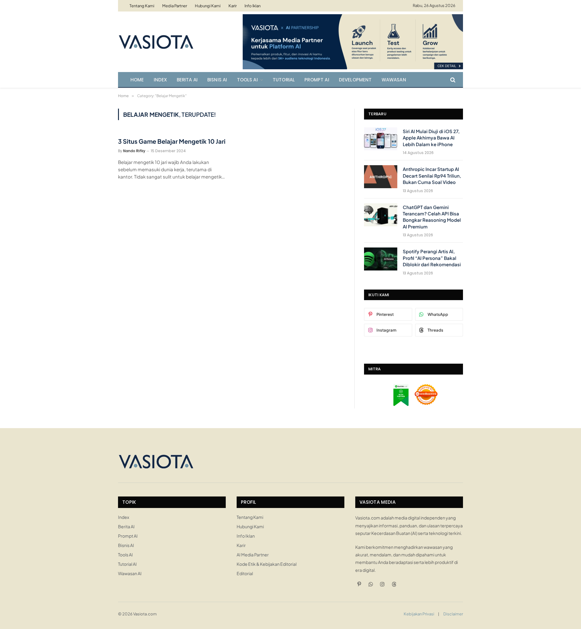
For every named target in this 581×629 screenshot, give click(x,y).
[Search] (452, 80)
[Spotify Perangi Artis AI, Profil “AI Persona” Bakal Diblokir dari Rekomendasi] (380, 258)
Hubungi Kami (208, 5)
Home (137, 80)
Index (160, 80)
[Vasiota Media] (156, 42)
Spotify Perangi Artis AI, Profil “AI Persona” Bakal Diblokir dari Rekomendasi (432, 257)
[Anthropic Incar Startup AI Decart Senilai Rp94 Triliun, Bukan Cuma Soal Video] (380, 176)
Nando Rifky (134, 150)
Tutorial (284, 80)
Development (355, 80)
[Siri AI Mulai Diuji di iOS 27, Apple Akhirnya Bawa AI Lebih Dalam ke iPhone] (380, 138)
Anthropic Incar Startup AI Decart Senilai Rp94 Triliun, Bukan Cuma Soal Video (432, 175)
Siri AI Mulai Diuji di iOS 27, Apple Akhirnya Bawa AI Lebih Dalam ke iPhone (431, 137)
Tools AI (247, 80)
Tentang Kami (142, 5)
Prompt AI (316, 80)
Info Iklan (253, 5)
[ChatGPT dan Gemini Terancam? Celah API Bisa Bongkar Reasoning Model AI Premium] (380, 214)
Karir (232, 5)
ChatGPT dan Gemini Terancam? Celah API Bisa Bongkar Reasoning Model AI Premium (432, 216)
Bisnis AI (217, 80)
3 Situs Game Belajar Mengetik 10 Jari (171, 141)
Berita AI (187, 80)
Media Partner (174, 5)
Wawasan (394, 80)
